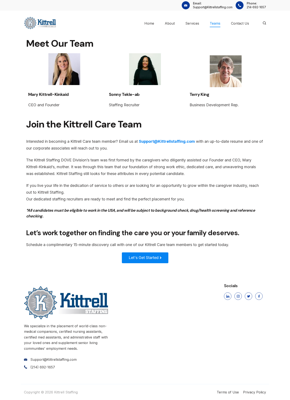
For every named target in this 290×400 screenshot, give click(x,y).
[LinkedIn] (227, 296)
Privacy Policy (254, 392)
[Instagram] (238, 296)
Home (149, 23)
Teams (215, 23)
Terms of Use (228, 392)
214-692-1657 (256, 7)
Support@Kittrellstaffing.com (212, 7)
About (170, 23)
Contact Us (240, 23)
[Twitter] (248, 296)
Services (192, 23)
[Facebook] (259, 296)
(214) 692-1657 (42, 367)
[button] (145, 257)
